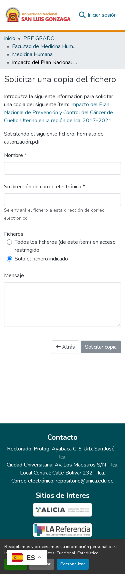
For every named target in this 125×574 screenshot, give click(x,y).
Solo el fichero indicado (41, 258)
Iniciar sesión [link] (102, 15)
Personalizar (72, 564)
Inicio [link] (9, 38)
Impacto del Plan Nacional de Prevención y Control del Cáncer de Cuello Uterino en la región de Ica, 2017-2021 (58, 112)
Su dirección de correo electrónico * (44, 186)
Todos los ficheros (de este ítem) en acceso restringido (65, 246)
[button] (38, 15)
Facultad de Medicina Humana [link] (45, 46)
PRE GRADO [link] (39, 38)
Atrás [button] (68, 347)
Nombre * (15, 155)
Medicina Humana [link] (32, 54)
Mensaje (14, 275)
